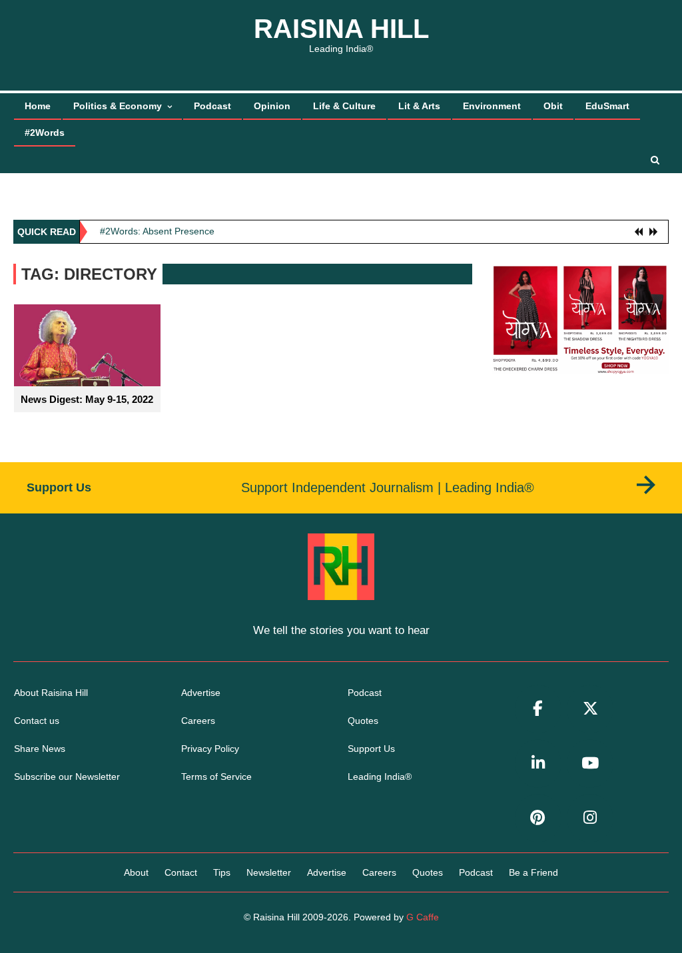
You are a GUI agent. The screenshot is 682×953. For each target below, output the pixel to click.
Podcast (212, 106)
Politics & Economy (117, 106)
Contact (181, 872)
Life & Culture (344, 106)
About (136, 872)
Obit (553, 106)
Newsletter (268, 872)
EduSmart (607, 106)
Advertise (200, 692)
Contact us (36, 720)
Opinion (272, 106)
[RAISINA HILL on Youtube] (590, 763)
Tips (221, 872)
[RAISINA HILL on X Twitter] (590, 709)
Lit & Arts (419, 106)
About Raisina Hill (51, 692)
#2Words (45, 132)
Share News (39, 748)
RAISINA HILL (341, 28)
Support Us (371, 748)
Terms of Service (216, 776)
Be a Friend (533, 872)
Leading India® (380, 776)
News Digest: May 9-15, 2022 (87, 399)
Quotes (363, 720)
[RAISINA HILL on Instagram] (590, 818)
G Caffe (422, 917)
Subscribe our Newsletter (67, 776)
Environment (492, 106)
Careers (198, 720)
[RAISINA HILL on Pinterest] (538, 818)
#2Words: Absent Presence (157, 231)
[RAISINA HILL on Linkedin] (538, 763)
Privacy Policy (210, 748)
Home (38, 106)
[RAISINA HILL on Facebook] (538, 709)
